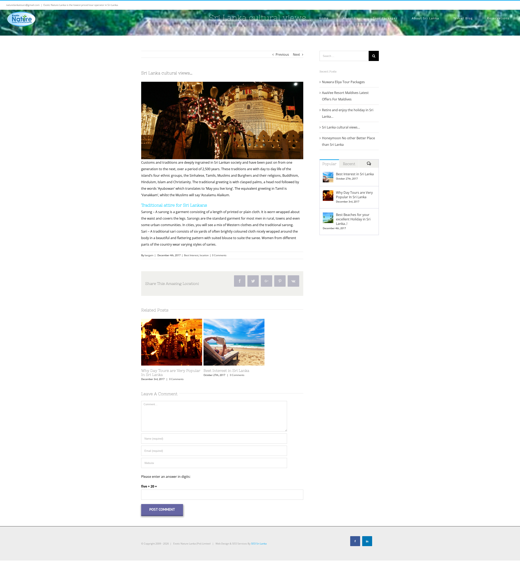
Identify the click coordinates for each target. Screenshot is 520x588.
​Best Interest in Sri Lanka (227, 342)
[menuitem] (326, 18)
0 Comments (219, 255)
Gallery (179, 342)
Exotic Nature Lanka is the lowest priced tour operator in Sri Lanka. (80, 5)
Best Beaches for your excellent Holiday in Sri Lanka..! (353, 219)
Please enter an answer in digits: (166, 476)
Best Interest (191, 255)
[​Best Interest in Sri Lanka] (234, 342)
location (204, 255)
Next (296, 54)
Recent (349, 164)
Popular (329, 164)
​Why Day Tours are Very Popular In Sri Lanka (164, 342)
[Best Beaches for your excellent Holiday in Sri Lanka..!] (328, 217)
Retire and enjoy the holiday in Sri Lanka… (347, 113)
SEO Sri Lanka (259, 543)
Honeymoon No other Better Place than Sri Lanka (348, 141)
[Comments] (369, 163)
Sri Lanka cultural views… (341, 127)
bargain (149, 255)
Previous (282, 54)
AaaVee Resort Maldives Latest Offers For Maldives (345, 95)
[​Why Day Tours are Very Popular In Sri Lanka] (171, 342)
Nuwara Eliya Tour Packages (343, 82)
